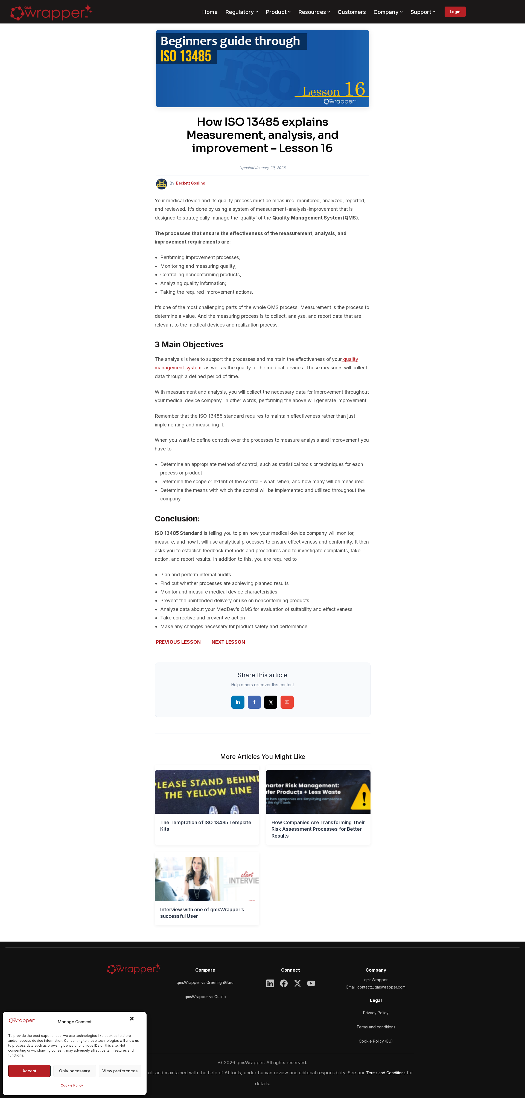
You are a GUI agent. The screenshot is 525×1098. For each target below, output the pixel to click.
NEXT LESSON (228, 642)
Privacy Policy (376, 1012)
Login (455, 11)
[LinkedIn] (270, 983)
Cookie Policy (72, 1085)
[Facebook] (284, 983)
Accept (29, 1070)
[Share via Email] (287, 702)
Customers (352, 12)
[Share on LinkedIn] (237, 702)
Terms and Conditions (386, 1072)
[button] (135, 1022)
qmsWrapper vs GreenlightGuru (205, 982)
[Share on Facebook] (254, 702)
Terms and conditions (376, 1027)
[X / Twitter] (297, 983)
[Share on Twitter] (270, 702)
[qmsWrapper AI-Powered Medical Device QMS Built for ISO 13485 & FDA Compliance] (51, 12)
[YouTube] (311, 983)
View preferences (120, 1070)
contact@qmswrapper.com (381, 987)
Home (210, 12)
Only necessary (74, 1070)
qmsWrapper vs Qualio (205, 996)
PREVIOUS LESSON (178, 642)
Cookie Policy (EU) (376, 1041)
